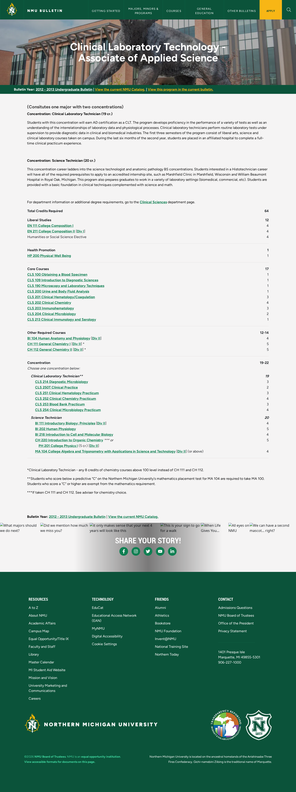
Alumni (160, 608)
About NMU (38, 615)
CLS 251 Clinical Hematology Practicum (67, 393)
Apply (271, 11)
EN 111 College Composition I (50, 226)
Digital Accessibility (107, 636)
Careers (35, 698)
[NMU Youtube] (160, 551)
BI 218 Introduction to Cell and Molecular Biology (74, 434)
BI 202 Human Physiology (55, 429)
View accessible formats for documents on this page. (59, 761)
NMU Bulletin (45, 11)
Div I (80, 231)
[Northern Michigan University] (12, 9)
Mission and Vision (43, 678)
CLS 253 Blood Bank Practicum (60, 404)
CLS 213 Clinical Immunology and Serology (61, 319)
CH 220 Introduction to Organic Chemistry (69, 440)
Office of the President (236, 623)
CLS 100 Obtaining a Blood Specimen (57, 274)
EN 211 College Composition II (51, 231)
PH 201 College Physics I (58, 446)
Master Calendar (41, 662)
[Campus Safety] (259, 725)
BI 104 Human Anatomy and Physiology (58, 338)
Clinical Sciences (153, 202)
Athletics (162, 615)
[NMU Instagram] (136, 551)
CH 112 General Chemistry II (49, 349)
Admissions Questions (235, 608)
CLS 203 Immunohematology (50, 308)
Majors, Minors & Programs (143, 10)
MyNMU (98, 628)
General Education (204, 10)
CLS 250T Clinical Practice (56, 387)
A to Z (33, 608)
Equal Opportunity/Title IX (49, 639)
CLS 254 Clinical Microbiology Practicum (68, 410)
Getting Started (106, 11)
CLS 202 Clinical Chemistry (49, 303)
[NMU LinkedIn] (172, 551)
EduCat (97, 608)
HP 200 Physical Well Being (49, 256)
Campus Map (39, 631)
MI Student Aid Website (47, 670)
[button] (289, 9)
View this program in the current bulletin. (180, 89)
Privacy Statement (232, 631)
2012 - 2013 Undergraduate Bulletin (64, 89)
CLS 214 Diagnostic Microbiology (61, 382)
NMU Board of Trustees (236, 615)
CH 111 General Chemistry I (49, 344)
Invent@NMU (165, 639)
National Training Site (171, 647)
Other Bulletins (242, 11)
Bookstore (163, 623)
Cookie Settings (104, 644)
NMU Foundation (168, 631)
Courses (173, 11)
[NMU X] (148, 551)
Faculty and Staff (42, 647)
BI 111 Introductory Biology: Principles (65, 423)
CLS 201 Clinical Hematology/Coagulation (61, 297)
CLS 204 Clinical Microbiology (51, 314)
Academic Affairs (42, 623)
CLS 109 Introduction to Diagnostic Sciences (62, 280)
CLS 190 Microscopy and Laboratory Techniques (65, 286)
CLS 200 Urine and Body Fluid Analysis (58, 291)
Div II (96, 338)
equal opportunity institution (100, 756)
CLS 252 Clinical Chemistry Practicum (65, 399)
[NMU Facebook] (123, 551)
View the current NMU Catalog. (120, 89)
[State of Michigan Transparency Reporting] (226, 725)
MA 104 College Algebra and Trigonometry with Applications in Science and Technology (105, 451)
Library (34, 654)
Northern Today (167, 654)
